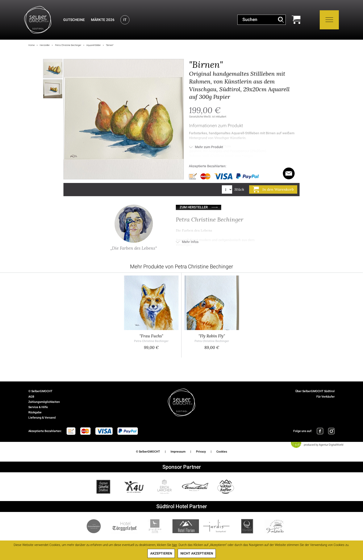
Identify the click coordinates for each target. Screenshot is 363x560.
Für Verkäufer (325, 396)
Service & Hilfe (38, 407)
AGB (31, 396)
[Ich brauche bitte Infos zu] (289, 173)
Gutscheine (74, 20)
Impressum (178, 451)
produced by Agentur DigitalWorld (323, 444)
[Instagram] (331, 431)
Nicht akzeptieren (196, 553)
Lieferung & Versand (42, 417)
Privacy (201, 451)
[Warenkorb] (296, 20)
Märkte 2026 (102, 20)
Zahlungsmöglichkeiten (44, 401)
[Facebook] (320, 431)
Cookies (221, 451)
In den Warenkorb (278, 189)
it (124, 20)
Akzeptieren (161, 553)
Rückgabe (35, 412)
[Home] (37, 20)
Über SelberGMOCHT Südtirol (315, 391)
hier (174, 545)
